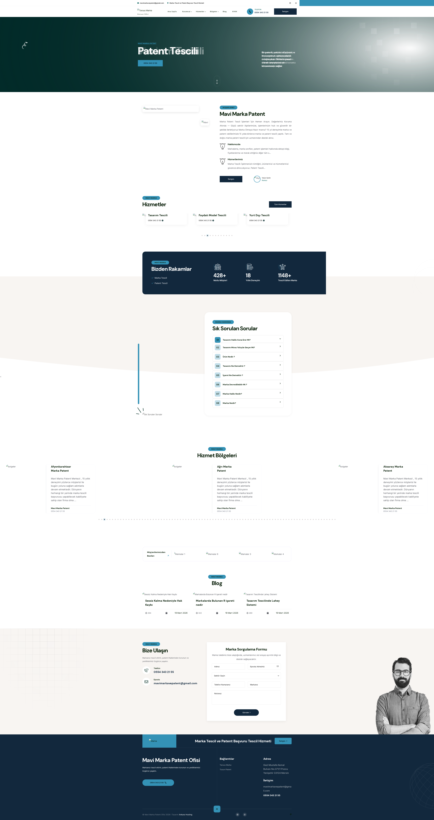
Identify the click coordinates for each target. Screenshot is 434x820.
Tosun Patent (225, 769)
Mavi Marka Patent (60, 508)
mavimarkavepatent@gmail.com (152, 3)
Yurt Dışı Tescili (158, 215)
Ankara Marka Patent (392, 468)
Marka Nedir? (226, 403)
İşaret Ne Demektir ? (229, 375)
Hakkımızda (234, 144)
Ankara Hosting (185, 814)
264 (149, 613)
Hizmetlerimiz (235, 159)
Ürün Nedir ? (225, 356)
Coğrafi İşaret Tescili (212, 215)
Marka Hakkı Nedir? (229, 393)
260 (250, 613)
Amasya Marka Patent (227, 468)
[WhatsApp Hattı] (296, 3)
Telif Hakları (257, 215)
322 (200, 613)
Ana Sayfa (172, 11)
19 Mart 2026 (181, 613)
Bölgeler (213, 11)
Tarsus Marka (225, 765)
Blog (225, 11)
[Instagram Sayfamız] (290, 3)
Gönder (245, 712)
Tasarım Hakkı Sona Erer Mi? (234, 339)
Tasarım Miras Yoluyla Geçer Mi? (235, 347)
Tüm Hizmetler (280, 204)
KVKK (234, 11)
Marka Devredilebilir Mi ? (231, 384)
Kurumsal (186, 11)
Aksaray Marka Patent (61, 468)
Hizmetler (200, 11)
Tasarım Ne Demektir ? (230, 366)
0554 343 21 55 (261, 12)
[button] (202, 235)
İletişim (285, 11)
